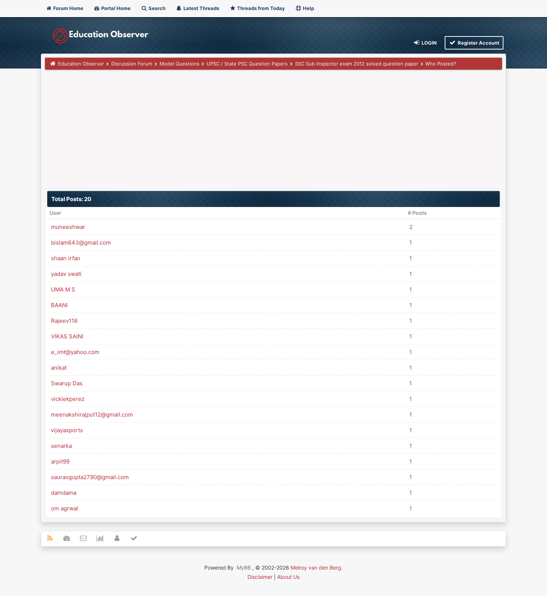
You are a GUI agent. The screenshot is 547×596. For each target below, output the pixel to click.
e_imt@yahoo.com (75, 352)
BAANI (59, 305)
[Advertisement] (268, 129)
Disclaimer (259, 577)
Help (308, 8)
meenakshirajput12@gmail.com (92, 414)
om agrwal (64, 508)
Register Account (478, 43)
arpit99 (60, 461)
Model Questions (179, 64)
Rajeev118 (64, 320)
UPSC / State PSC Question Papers (247, 64)
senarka (61, 445)
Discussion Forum (131, 64)
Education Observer (81, 64)
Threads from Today (260, 8)
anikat (59, 367)
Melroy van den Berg (316, 567)
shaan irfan (65, 258)
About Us (288, 577)
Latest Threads (200, 8)
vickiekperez (67, 398)
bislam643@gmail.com (81, 242)
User (55, 213)
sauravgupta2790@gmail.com (90, 477)
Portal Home (115, 8)
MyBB (244, 567)
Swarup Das (67, 383)
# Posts (417, 213)
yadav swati (66, 273)
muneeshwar (68, 226)
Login (428, 43)
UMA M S (63, 289)
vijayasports (67, 430)
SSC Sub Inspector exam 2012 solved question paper (356, 64)
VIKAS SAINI (67, 336)
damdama (63, 492)
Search (156, 8)
